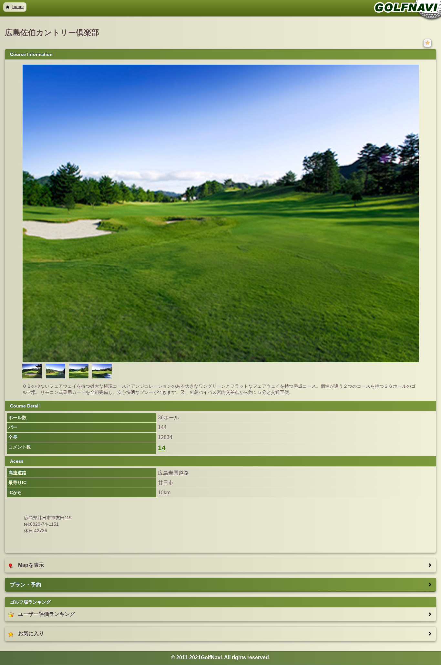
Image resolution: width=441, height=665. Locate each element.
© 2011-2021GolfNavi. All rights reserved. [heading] (220, 657)
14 (162, 448)
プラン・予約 (25, 584)
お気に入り (31, 633)
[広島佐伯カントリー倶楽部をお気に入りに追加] (428, 42)
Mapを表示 (31, 565)
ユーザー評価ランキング (46, 614)
